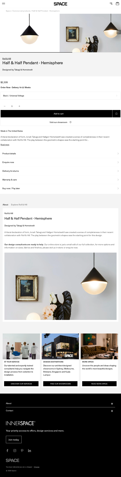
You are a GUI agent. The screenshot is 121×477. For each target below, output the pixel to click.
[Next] (119, 32)
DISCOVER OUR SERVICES (21, 383)
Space (8, 10)
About (9, 403)
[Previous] (2, 32)
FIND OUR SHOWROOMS (60, 383)
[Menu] (3, 4)
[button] (117, 4)
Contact (9, 410)
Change (36, 467)
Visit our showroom (58, 122)
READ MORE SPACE (99, 383)
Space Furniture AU (60, 4)
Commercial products (21, 10)
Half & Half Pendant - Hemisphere (46, 10)
